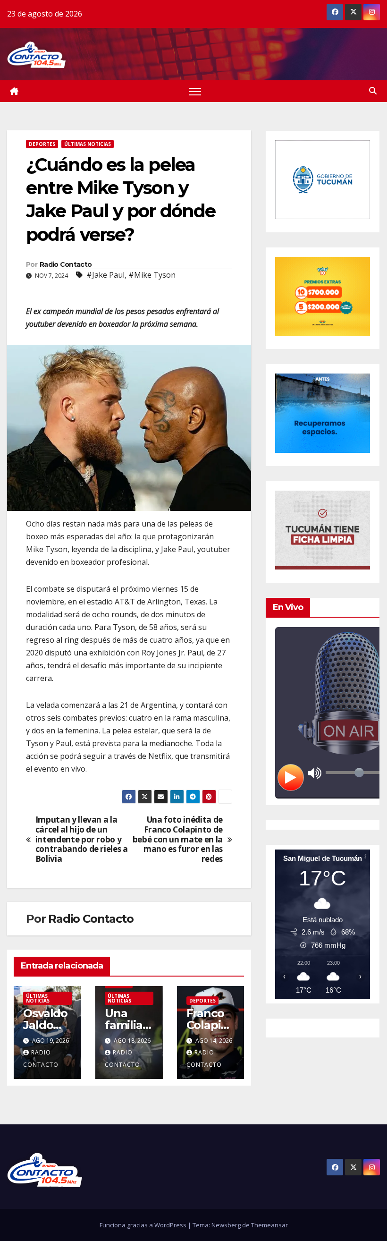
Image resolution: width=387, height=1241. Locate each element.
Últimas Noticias (87, 144)
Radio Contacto (66, 264)
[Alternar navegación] (195, 91)
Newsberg (226, 1225)
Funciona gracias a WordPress (144, 1225)
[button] (373, 90)
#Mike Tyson (152, 275)
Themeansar (269, 1225)
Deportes (42, 144)
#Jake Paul (105, 275)
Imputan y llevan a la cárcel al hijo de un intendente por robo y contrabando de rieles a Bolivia (81, 839)
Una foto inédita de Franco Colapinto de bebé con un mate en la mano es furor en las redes (178, 839)
